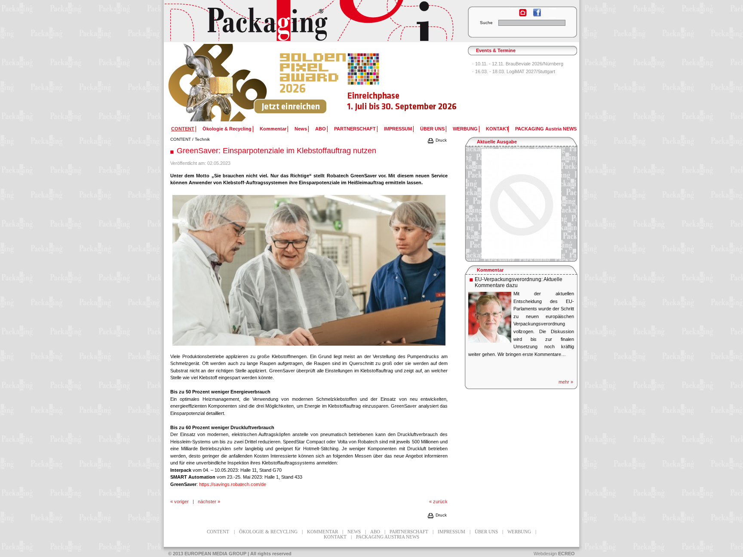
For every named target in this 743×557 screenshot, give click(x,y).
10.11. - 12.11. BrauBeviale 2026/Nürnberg (519, 63)
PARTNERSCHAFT (355, 128)
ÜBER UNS (432, 128)
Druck (440, 140)
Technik (202, 139)
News (301, 128)
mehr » (566, 381)
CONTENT (180, 139)
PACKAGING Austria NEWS (546, 128)
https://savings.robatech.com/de (232, 484)
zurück (440, 501)
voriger (181, 501)
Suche (486, 22)
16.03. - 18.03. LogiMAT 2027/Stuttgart (515, 71)
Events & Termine (496, 50)
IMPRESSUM (398, 128)
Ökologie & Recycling (227, 128)
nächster (207, 501)
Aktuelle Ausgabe (497, 141)
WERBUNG (465, 128)
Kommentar (273, 128)
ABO (320, 128)
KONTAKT (497, 128)
